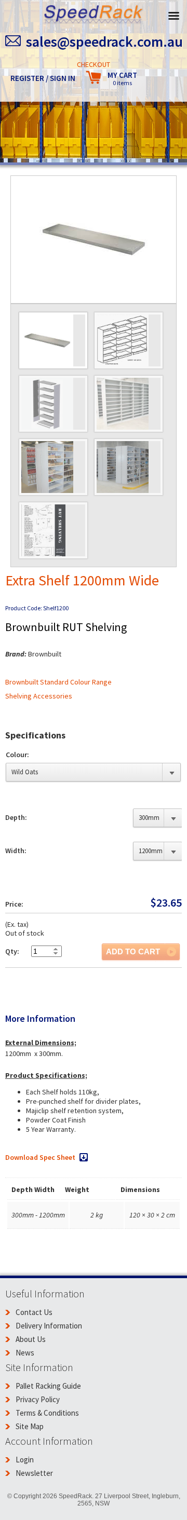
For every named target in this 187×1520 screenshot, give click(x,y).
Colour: (17, 754)
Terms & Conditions (47, 1413)
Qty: (12, 951)
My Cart (122, 79)
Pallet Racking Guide (48, 1386)
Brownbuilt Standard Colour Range (58, 682)
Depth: (16, 817)
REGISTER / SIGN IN (42, 78)
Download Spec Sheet (40, 1157)
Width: (15, 850)
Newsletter (34, 1473)
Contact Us (34, 1312)
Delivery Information (49, 1326)
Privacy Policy (38, 1399)
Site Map (30, 1426)
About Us (31, 1339)
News (25, 1353)
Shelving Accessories (38, 696)
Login (25, 1459)
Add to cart (133, 951)
